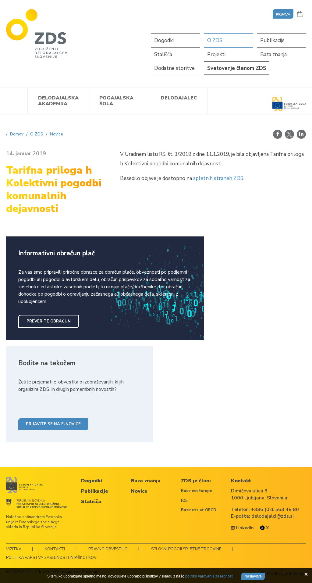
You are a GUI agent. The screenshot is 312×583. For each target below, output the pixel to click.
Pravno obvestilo (108, 549)
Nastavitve (253, 576)
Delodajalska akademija (58, 101)
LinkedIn (244, 528)
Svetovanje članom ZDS (236, 68)
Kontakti (55, 549)
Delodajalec (179, 98)
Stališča (163, 54)
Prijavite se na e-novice (53, 424)
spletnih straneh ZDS (218, 178)
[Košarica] (299, 14)
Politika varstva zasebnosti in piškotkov (51, 557)
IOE (184, 500)
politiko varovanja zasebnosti (209, 576)
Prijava (283, 14)
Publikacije (272, 40)
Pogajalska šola (116, 101)
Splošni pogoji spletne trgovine (186, 549)
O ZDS (214, 40)
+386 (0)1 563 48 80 (275, 509)
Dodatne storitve (174, 68)
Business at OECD (198, 510)
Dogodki (164, 40)
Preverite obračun (49, 321)
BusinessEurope (196, 491)
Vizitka (13, 549)
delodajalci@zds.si (272, 516)
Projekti (216, 54)
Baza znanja (273, 54)
